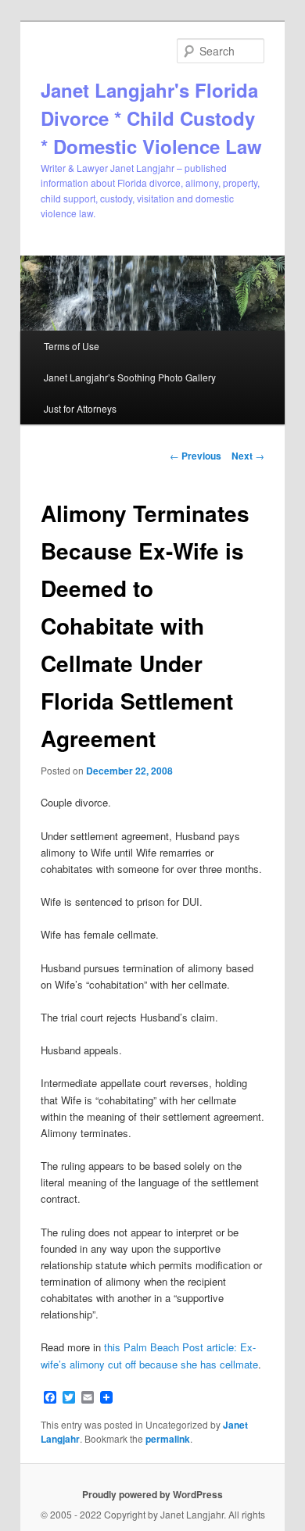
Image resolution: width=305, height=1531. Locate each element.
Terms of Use (71, 345)
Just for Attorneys (80, 408)
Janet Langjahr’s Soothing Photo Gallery (130, 377)
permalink (167, 1439)
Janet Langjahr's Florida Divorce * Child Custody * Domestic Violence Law (151, 118)
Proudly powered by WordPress (152, 1494)
